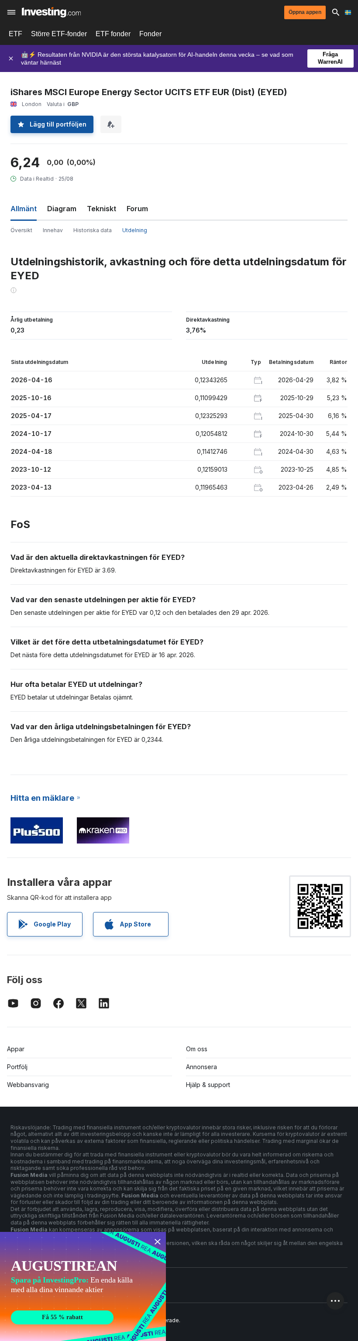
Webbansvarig (28, 1084)
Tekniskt (101, 208)
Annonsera (201, 1066)
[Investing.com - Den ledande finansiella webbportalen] (51, 12)
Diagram (61, 208)
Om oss (196, 1049)
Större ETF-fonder (59, 34)
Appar (15, 1049)
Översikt (21, 230)
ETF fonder (113, 34)
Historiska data (92, 230)
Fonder (150, 34)
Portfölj (17, 1066)
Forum (137, 208)
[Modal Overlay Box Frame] (83, 1286)
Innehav (53, 230)
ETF (15, 34)
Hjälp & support (208, 1084)
